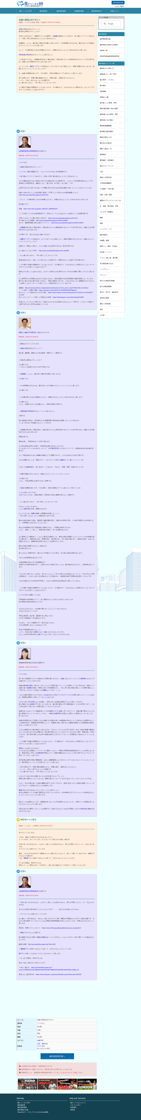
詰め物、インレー (106, 252)
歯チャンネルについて (78, 1103)
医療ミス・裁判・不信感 (108, 246)
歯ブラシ (41, 634)
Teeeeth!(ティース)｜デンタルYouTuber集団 (32, 1112)
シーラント (29, 448)
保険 (38, 753)
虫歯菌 (55, 36)
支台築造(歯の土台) (106, 263)
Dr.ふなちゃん (42, 1048)
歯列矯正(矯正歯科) (106, 131)
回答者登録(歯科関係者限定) (109, 56)
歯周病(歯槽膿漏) (106, 126)
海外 (101, 309)
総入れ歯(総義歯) (106, 286)
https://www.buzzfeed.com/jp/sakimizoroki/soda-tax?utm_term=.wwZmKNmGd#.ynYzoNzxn (56, 288)
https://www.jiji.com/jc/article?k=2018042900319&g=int (58, 290)
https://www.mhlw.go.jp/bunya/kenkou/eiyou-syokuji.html (61, 928)
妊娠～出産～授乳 (106, 195)
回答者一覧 (104, 50)
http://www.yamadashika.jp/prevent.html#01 (54, 250)
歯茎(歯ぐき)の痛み (106, 120)
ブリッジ (103, 275)
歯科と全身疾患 (105, 304)
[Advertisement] (57, 110)
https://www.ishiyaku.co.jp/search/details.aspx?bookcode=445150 (58, 974)
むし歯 (39, 234)
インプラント (104, 269)
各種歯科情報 (79, 11)
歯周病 (83, 678)
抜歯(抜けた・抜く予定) (108, 74)
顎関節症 (103, 154)
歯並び (92, 730)
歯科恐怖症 (104, 235)
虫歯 (20, 29)
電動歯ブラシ (28, 858)
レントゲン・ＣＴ (106, 229)
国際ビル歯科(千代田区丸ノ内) (29, 332)
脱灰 (20, 441)
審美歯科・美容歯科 (107, 160)
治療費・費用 (104, 240)
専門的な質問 (104, 298)
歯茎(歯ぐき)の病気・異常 (109, 114)
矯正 (53, 448)
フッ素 (69, 460)
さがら (39, 1046)
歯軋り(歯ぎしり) (106, 149)
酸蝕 (45, 690)
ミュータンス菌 (24, 171)
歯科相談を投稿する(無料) (109, 45)
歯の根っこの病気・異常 (108, 103)
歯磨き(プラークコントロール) (110, 200)
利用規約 (73, 1107)
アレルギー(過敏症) (106, 212)
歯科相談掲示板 (118, 2)
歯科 (28, 467)
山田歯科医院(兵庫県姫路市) (28, 151)
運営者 (72, 1110)
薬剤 (101, 223)
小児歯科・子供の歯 (107, 189)
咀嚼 (32, 513)
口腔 (66, 192)
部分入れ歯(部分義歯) (107, 281)
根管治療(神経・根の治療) (109, 108)
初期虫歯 (22, 55)
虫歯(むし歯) (104, 97)
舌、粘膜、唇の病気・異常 (109, 206)
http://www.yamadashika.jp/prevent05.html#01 (52, 220)
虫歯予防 (26, 509)
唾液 (38, 455)
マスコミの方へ (75, 1105)
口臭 (101, 171)
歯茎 (32, 704)
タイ (29, 492)
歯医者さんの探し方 (107, 68)
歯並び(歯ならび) (106, 137)
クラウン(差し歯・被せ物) (109, 258)
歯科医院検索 (61, 11)
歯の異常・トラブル (107, 80)
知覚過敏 (103, 91)
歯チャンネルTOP (25, 11)
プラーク (39, 66)
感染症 (33, 171)
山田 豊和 (41, 1044)
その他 (102, 315)
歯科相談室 (43, 11)
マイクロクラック (63, 695)
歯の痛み (103, 85)
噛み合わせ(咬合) (106, 143)
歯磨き (32, 66)
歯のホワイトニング (107, 166)
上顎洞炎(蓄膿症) (106, 183)
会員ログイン (114, 11)
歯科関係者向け (97, 11)
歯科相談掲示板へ (57, 1056)
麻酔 (101, 217)
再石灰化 (30, 55)
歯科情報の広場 (22, 1110)
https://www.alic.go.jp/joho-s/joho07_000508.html (40, 209)
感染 (25, 181)
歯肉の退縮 (41, 937)
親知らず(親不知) (106, 177)
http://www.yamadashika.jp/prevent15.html (33, 195)
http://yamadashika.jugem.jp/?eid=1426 (42, 944)
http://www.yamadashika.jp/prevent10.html (63, 218)
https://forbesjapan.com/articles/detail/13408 (68, 297)
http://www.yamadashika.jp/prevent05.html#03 (67, 223)
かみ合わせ (47, 695)
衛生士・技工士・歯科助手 (109, 292)
